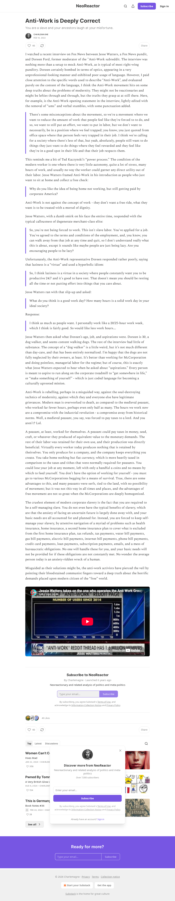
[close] (120, 750)
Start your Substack (78, 885)
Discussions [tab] (51, 743)
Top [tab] (29, 743)
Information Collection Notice (86, 809)
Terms (95, 876)
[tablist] (42, 743)
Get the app (104, 885)
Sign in (164, 6)
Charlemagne (40, 34)
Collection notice (110, 876)
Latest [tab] (38, 743)
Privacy (86, 876)
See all (32, 824)
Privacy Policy (113, 809)
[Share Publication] (133, 6)
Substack (70, 893)
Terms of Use (104, 806)
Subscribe (146, 6)
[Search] (125, 6)
